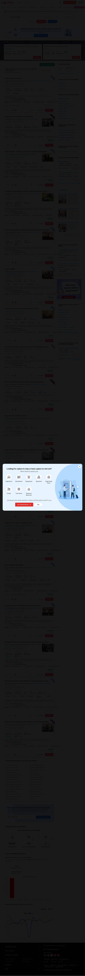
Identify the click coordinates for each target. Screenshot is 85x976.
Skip (38, 504)
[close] (79, 466)
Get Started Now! (23, 504)
